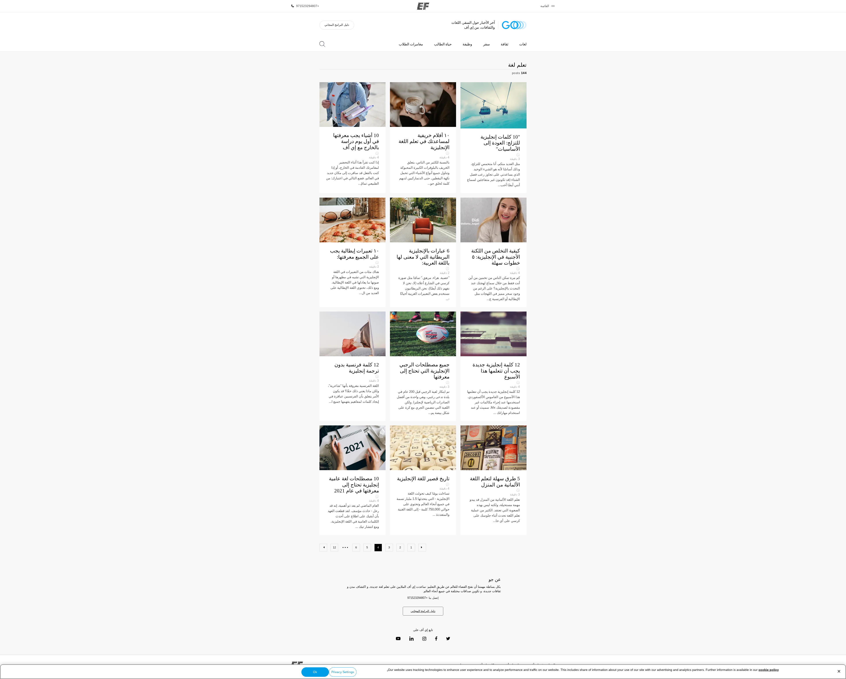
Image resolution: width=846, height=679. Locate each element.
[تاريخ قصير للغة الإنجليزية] (423, 480)
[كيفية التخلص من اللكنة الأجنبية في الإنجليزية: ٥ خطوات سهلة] (493, 252)
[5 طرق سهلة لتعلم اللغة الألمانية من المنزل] (493, 480)
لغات (523, 44)
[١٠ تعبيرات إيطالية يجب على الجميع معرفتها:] (352, 252)
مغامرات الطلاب (411, 44)
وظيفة (467, 44)
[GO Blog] (514, 25)
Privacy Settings (342, 672)
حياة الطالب (443, 44)
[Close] (839, 671)
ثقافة (504, 44)
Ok (315, 672)
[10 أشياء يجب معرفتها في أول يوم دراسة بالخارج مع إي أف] (352, 137)
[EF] (423, 6)
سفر (486, 44)
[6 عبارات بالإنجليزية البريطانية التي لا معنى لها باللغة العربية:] (423, 252)
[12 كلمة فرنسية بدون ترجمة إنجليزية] (352, 366)
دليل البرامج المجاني (337, 24)
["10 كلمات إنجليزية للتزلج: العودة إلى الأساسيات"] (493, 137)
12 (334, 547)
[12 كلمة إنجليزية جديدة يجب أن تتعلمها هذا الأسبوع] (493, 366)
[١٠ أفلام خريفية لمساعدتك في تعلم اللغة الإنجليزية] (423, 137)
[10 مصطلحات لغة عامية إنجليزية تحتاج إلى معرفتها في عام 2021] (352, 480)
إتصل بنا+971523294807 (423, 597)
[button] (547, 6)
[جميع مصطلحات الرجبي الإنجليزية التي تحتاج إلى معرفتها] (423, 366)
